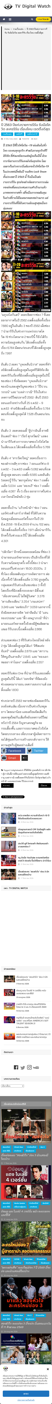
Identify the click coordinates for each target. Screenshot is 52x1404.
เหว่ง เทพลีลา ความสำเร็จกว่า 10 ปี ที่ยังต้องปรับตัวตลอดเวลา (33, 817)
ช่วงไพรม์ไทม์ (31, 1147)
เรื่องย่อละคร (30, 1151)
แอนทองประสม (14, 781)
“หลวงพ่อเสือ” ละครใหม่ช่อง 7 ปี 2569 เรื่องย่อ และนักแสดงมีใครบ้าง (25, 1269)
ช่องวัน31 (46, 1203)
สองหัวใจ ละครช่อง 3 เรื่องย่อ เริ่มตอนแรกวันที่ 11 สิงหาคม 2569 (26, 1325)
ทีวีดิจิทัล (27, 770)
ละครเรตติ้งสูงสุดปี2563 (33, 774)
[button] (47, 1369)
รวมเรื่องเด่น (7, 134)
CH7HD (16, 1259)
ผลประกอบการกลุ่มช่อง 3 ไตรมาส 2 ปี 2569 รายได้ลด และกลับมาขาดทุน (33, 1035)
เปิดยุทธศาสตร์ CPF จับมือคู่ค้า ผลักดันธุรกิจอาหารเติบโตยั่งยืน (34, 831)
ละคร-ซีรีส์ (6, 1151)
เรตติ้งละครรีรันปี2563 (24, 777)
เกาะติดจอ (17, 1151)
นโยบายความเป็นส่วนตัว (26, 1400)
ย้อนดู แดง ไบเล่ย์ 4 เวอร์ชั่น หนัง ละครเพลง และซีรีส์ (31, 992)
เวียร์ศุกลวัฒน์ (41, 777)
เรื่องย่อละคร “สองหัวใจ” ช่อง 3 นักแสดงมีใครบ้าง (33, 873)
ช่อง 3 (42, 1147)
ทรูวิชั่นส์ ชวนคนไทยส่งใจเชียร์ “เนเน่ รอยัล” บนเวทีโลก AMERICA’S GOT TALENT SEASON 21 (32, 1020)
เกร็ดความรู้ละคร (20, 1207)
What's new (18, 1147)
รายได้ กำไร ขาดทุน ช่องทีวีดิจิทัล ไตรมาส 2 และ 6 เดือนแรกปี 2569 (31, 1005)
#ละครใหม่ (6, 1147)
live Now (42, 19)
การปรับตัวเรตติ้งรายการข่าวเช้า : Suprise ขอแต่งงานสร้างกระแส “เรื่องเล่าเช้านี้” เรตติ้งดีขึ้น (9, 785)
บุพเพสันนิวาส (38, 770)
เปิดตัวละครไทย (31, 1263)
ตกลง (26, 1393)
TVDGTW (25, 139)
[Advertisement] (26, 62)
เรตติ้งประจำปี (32, 134)
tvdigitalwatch (17, 770)
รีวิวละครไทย (41, 1259)
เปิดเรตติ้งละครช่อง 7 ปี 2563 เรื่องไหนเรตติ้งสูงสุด (46, 785)
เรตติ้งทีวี (19, 134)
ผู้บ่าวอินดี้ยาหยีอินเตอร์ (13, 774)
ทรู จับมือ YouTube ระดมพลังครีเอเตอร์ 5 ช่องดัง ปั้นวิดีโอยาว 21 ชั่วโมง (34, 859)
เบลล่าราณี (9, 777)
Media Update (19, 1203)
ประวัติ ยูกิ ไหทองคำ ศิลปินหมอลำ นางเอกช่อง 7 (33, 845)
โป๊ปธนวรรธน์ (27, 781)
